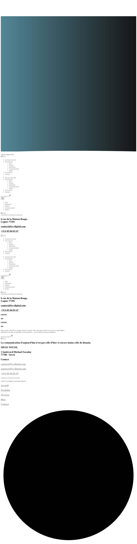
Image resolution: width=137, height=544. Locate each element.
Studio (11, 170)
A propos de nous (10, 160)
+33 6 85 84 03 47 (9, 373)
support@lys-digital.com (13, 369)
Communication (14, 169)
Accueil (5, 385)
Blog (3, 399)
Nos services (9, 161)
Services (5, 395)
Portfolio (5, 390)
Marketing (12, 167)
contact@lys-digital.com (13, 364)
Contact (7, 174)
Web (10, 163)
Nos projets (8, 172)
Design (11, 165)
